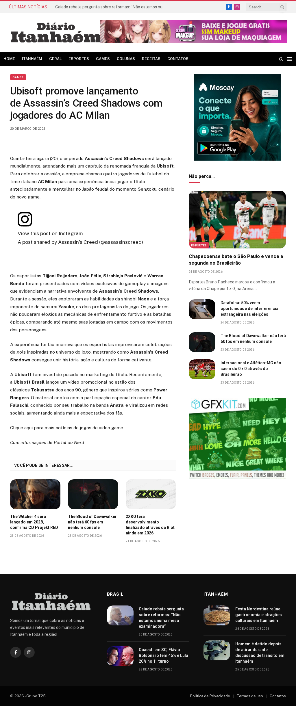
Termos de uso (250, 696)
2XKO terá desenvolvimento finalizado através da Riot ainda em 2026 (150, 524)
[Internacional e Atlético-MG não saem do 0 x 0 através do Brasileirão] (202, 369)
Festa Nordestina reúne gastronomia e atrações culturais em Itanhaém (113, 7)
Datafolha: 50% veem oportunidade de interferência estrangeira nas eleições (249, 308)
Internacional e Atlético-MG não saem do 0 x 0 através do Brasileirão (251, 369)
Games (103, 59)
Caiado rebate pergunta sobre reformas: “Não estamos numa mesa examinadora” (161, 618)
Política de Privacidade (210, 696)
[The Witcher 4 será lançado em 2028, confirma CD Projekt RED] (35, 494)
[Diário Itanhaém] (56, 32)
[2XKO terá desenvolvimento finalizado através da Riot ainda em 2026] (151, 494)
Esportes (79, 59)
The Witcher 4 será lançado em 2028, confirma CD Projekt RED (34, 522)
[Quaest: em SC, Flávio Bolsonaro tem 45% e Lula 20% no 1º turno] (120, 656)
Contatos (177, 59)
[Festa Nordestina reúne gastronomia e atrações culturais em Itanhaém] (217, 615)
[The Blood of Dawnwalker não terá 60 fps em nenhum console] (93, 494)
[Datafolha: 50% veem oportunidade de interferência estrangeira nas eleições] (202, 309)
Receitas (151, 59)
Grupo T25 (36, 696)
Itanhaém (32, 59)
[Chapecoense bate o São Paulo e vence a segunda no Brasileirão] (237, 219)
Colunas (126, 59)
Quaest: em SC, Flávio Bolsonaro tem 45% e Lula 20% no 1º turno (163, 655)
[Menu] (289, 59)
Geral (55, 59)
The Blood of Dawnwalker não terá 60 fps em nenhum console (92, 522)
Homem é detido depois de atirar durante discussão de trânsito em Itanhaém (259, 653)
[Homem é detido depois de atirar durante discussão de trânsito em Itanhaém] (217, 650)
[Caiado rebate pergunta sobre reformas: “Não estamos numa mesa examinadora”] (120, 615)
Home (9, 59)
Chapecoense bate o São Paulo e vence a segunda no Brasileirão (236, 259)
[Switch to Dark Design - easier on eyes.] (281, 59)
